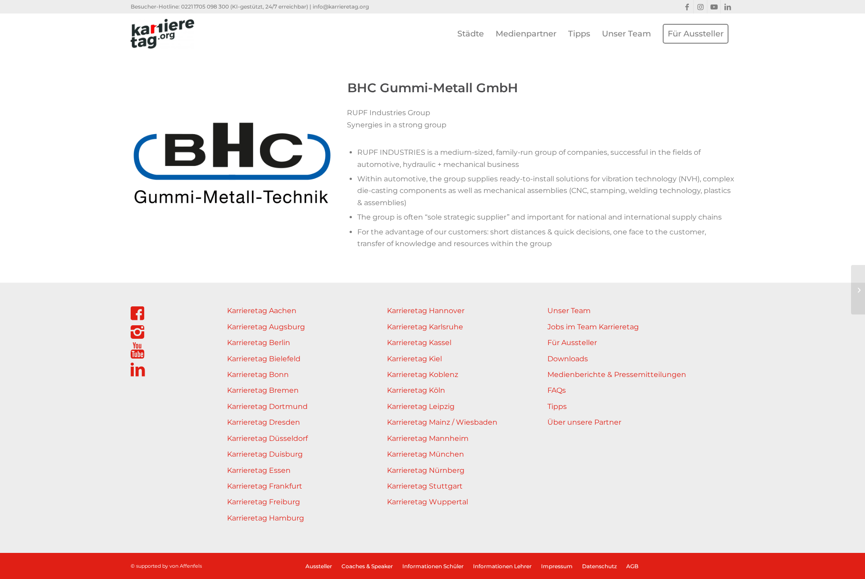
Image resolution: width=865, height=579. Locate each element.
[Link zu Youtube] (713, 6)
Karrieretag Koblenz (422, 374)
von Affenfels (185, 566)
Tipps (557, 406)
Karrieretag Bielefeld (263, 359)
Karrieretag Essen (259, 470)
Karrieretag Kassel (419, 342)
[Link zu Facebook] (686, 6)
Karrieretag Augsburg (266, 327)
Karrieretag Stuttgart (425, 486)
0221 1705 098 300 (205, 6)
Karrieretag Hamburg (265, 518)
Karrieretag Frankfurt (264, 486)
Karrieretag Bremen (263, 390)
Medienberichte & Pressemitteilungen (616, 374)
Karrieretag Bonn (258, 374)
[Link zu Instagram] (700, 6)
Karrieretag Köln (416, 390)
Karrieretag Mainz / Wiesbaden (442, 422)
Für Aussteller (572, 342)
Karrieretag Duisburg (265, 454)
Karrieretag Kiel (414, 359)
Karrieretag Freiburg (263, 502)
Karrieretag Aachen (261, 310)
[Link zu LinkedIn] (727, 6)
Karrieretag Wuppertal (427, 502)
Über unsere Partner (584, 422)
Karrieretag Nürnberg (425, 470)
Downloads (567, 359)
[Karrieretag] (162, 33)
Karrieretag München (425, 454)
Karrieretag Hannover (425, 310)
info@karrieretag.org (341, 6)
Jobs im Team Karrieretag (593, 327)
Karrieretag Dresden (263, 422)
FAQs (556, 390)
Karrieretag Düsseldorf (267, 438)
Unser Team (569, 310)
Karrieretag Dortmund (267, 406)
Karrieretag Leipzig (421, 406)
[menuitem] (470, 33)
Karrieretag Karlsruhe (425, 327)
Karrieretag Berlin (258, 342)
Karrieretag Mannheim (428, 438)
